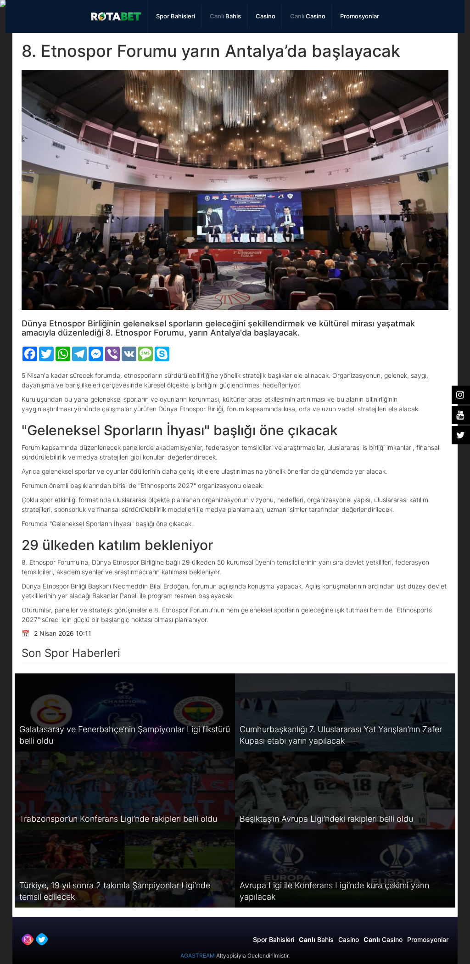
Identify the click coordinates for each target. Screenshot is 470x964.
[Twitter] (42, 939)
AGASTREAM (197, 955)
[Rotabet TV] (116, 16)
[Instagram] (28, 939)
